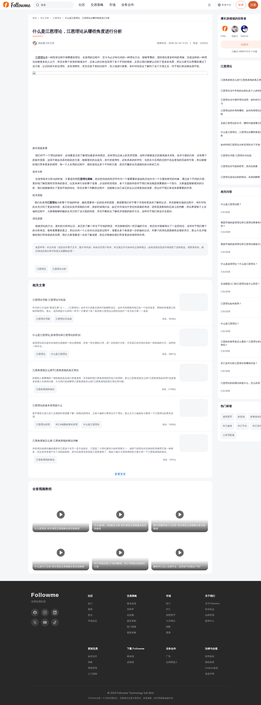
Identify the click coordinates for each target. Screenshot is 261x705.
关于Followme (212, 603)
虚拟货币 (227, 416)
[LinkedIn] (55, 612)
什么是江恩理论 (59, 353)
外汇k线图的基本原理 (67, 424)
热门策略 (131, 626)
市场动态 (92, 621)
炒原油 (241, 416)
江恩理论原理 (43, 424)
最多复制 (131, 621)
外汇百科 (44, 18)
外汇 (168, 609)
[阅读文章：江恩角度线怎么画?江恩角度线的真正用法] (194, 373)
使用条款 (209, 656)
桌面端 (130, 662)
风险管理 (92, 668)
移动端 (130, 656)
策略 (90, 662)
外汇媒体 (227, 425)
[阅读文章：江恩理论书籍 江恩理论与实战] (194, 302)
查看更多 (120, 474)
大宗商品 (170, 621)
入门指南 (92, 673)
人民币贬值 (228, 435)
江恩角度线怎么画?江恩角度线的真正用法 (55, 370)
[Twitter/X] (35, 622)
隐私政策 (209, 662)
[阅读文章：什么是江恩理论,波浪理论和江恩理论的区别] (194, 337)
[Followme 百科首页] (17, 5)
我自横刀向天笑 (46, 43)
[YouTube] (45, 622)
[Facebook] (35, 612)
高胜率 (130, 609)
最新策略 (131, 632)
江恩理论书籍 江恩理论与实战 (49, 299)
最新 (90, 609)
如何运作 (92, 656)
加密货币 (170, 615)
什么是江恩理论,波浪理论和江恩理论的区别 (56, 334)
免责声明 (209, 673)
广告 (168, 656)
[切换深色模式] (209, 5)
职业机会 (209, 609)
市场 (112, 5)
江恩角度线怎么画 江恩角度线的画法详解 (55, 440)
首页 (34, 18)
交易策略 (97, 5)
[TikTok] (55, 622)
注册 (253, 5)
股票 (168, 632)
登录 (241, 5)
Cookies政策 (211, 668)
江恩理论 (57, 18)
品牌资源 (209, 615)
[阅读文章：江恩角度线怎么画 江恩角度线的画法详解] (194, 443)
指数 (168, 626)
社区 (82, 5)
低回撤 (130, 615)
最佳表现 (131, 603)
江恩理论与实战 (64, 318)
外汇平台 (242, 425)
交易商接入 (172, 662)
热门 (90, 603)
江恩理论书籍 (43, 318)
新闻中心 (209, 621)
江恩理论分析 (59, 268)
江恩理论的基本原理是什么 (47, 405)
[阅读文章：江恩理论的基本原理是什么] (194, 408)
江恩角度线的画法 (45, 389)
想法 (90, 615)
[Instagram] (45, 612)
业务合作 (127, 5)
